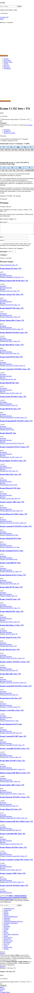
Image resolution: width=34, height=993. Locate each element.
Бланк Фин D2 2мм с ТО (9, 649)
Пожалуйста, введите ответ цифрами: (11, 248)
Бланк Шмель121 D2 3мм (10, 488)
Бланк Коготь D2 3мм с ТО (11, 698)
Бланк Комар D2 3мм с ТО (10, 268)
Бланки (30, 125)
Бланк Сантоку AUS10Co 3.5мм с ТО (15, 662)
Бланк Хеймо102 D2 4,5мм (10, 538)
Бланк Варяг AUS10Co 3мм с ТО (13, 461)
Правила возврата (21, 895)
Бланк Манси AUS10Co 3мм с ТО (13, 847)
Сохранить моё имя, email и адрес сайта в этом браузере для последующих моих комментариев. (15, 244)
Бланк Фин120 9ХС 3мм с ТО (11, 611)
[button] (3, 274)
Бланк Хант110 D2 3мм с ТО (11, 357)
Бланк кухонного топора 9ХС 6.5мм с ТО (16, 860)
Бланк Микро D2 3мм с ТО (11, 809)
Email (2, 240)
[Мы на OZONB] (1, 35)
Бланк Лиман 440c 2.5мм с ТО (12, 320)
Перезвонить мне (5, 101)
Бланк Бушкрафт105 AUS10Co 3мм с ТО (16, 421)
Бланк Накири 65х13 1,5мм (11, 724)
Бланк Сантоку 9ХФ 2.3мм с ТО (13, 873)
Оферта (12, 895)
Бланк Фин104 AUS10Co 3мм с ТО (14, 332)
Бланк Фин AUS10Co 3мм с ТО (12, 761)
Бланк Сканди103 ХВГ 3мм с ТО (13, 736)
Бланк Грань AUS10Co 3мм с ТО (13, 396)
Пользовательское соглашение (10, 897)
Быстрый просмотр (6, 275)
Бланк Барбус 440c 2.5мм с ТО (12, 785)
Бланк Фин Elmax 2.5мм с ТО (12, 625)
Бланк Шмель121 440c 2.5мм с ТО (13, 514)
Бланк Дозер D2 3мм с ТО (10, 637)
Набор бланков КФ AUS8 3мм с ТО (14, 281)
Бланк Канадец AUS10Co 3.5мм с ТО (14, 797)
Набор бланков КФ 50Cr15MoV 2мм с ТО (16, 821)
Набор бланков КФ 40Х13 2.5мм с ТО (15, 773)
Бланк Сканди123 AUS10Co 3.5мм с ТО (16, 526)
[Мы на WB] (1, 54)
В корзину (3, 123)
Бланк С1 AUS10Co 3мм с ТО (12, 710)
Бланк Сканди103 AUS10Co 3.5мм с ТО (16, 686)
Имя (2, 237)
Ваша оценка (4, 219)
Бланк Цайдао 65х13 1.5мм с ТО (13, 575)
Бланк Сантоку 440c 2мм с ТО (12, 502)
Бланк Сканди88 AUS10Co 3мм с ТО (14, 748)
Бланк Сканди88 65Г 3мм (10, 563)
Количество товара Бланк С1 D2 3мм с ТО (15, 119)
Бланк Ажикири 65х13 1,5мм (11, 551)
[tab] (19, 129)
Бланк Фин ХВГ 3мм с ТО (10, 674)
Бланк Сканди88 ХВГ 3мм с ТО (12, 834)
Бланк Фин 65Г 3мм (8, 433)
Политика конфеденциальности (13, 898)
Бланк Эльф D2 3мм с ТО (10, 599)
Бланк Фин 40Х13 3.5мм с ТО (12, 345)
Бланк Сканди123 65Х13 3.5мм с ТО (14, 447)
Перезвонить (4, 55)
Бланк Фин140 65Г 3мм (9, 383)
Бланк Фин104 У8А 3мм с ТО (11, 308)
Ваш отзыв (4, 222)
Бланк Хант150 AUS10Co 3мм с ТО (14, 885)
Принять (2, 966)
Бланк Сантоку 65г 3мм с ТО (11, 294)
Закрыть (2, 953)
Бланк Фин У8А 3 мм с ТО (10, 474)
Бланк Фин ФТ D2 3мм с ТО (11, 587)
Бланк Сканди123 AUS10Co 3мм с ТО (15, 369)
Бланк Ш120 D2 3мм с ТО (10, 409)
